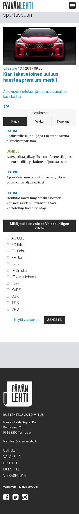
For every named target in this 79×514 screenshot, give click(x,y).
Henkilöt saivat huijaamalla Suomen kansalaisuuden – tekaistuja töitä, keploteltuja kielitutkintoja (34, 203)
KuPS (16, 289)
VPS (15, 309)
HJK (15, 264)
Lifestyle (10, 68)
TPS (15, 302)
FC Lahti (18, 251)
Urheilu (13, 151)
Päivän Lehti (18, 5)
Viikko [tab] (39, 121)
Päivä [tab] (15, 121)
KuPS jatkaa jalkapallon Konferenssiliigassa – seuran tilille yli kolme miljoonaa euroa (40, 159)
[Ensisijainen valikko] (72, 5)
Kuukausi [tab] (63, 121)
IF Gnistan (19, 270)
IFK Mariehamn (24, 277)
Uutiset (13, 131)
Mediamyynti (28, 487)
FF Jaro (18, 257)
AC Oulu (18, 238)
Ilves (15, 283)
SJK (15, 296)
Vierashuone (14, 476)
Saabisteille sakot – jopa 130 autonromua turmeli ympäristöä (38, 138)
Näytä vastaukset (27, 320)
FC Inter (18, 244)
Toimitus (9, 487)
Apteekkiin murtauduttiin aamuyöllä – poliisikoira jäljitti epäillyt (36, 179)
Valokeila (12, 457)
